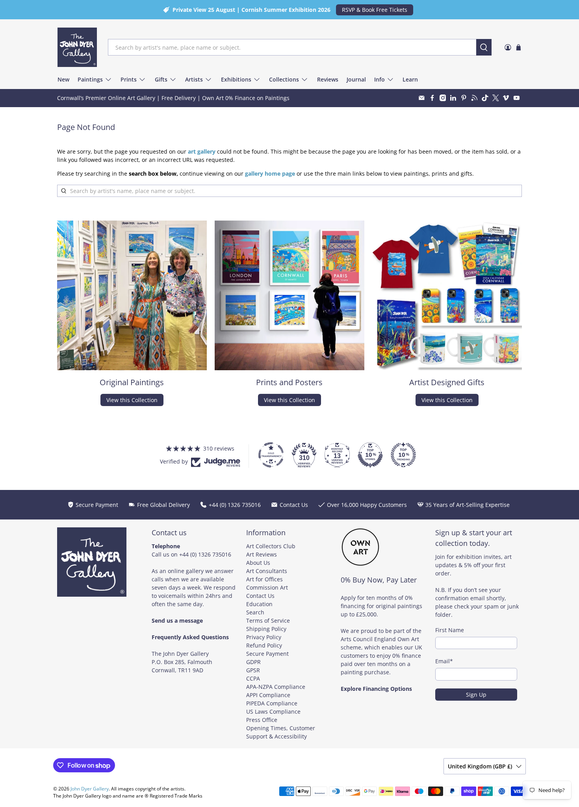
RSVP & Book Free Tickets (374, 9)
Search (255, 612)
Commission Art (267, 587)
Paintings (90, 79)
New (63, 79)
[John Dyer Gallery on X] (495, 98)
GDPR (253, 662)
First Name (449, 630)
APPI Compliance (268, 695)
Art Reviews (261, 554)
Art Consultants (266, 571)
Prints (129, 79)
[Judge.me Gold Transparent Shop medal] (271, 455)
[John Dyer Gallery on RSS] (474, 98)
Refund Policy (264, 645)
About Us (258, 562)
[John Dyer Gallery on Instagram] (443, 98)
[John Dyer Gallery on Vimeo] (506, 98)
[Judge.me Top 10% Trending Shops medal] (403, 455)
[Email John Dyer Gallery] (421, 98)
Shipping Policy (266, 629)
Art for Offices (264, 579)
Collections (284, 79)
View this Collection (132, 400)
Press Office (261, 720)
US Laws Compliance (273, 711)
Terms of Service (268, 620)
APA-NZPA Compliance (275, 686)
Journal (356, 79)
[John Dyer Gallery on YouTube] (516, 98)
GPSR (253, 670)
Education (259, 604)
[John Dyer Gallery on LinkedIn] (453, 98)
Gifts (161, 79)
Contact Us (260, 595)
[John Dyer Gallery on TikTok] (485, 98)
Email (444, 661)
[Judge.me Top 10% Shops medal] (370, 455)
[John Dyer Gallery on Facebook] (432, 98)
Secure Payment (267, 653)
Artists (194, 79)
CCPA (253, 678)
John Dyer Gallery (90, 789)
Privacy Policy (263, 637)
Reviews (327, 79)
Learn (410, 79)
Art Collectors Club (270, 546)
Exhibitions (236, 79)
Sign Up (476, 694)
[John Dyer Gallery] (77, 47)
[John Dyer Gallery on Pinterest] (463, 98)
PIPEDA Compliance (271, 703)
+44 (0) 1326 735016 (205, 554)
